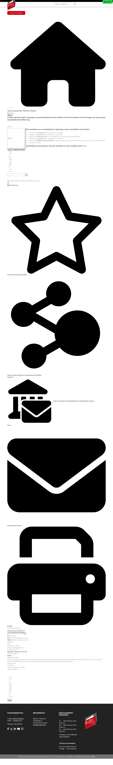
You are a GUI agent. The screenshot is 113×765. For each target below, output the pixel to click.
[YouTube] (18, 728)
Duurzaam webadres (13, 628)
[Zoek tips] (25, 138)
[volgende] (11, 171)
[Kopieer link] (25, 633)
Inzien (9, 655)
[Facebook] (8, 728)
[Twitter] (11, 728)
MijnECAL (108, 2)
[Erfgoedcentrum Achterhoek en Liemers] (13, 4)
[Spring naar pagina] (26, 174)
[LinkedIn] (15, 728)
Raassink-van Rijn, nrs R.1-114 (17, 652)
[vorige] (11, 152)
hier (85, 146)
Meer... (10, 115)
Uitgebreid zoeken (18, 149)
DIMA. (93, 756)
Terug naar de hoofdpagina (16, 13)
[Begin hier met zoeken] (58, 64)
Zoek (9, 149)
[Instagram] (22, 728)
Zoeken (9, 126)
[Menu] (8, 183)
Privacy (69, 756)
